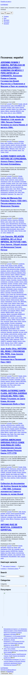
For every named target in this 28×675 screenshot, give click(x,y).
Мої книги (6, 20)
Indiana (14, 303)
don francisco (22, 223)
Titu (23, 150)
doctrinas (8, 287)
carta (12, 106)
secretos (20, 334)
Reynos (20, 231)
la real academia (17, 147)
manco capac (9, 189)
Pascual (18, 319)
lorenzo (12, 309)
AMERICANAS (5, 469)
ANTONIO (17, 267)
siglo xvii (10, 336)
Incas (9, 303)
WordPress (10, 671)
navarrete (18, 316)
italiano (3, 111)
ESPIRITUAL (14, 291)
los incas (17, 309)
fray (2, 296)
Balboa (3, 273)
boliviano (7, 274)
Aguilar (11, 265)
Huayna (15, 301)
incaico (6, 303)
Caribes (12, 378)
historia (14, 109)
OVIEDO (3, 319)
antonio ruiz (10, 547)
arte (12, 271)
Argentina (15, 220)
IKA (11, 187)
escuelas (20, 289)
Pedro (23, 319)
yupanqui (18, 345)
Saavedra (9, 332)
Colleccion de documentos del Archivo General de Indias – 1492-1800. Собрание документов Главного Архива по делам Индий (14, 488)
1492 (19, 512)
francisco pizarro (5, 227)
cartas (10, 222)
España (22, 107)
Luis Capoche (11, 310)
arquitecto (3, 271)
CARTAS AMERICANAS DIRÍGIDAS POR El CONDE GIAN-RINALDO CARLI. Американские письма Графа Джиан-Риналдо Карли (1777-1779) (12, 446)
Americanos (4, 267)
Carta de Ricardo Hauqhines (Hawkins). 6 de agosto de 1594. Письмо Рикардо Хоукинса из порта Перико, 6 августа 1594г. (14, 122)
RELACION (11, 231)
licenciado (3, 309)
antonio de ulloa (10, 425)
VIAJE (7, 152)
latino (16, 307)
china (18, 278)
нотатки (9, 104)
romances (3, 332)
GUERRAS (14, 298)
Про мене (6, 22)
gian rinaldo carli (15, 474)
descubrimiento (13, 223)
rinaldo (18, 478)
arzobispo (21, 141)
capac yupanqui (19, 180)
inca (17, 109)
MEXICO (18, 111)
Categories (4, 584)
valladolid (9, 341)
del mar (10, 285)
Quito (22, 192)
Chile (22, 143)
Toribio (11, 339)
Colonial (19, 280)
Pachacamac (4, 192)
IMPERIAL (24, 301)
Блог (5, 18)
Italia (24, 109)
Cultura (25, 283)
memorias (12, 111)
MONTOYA (13, 316)
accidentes (21, 264)
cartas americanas (13, 470)
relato (10, 150)
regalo (6, 150)
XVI (21, 194)
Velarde (15, 341)
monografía (14, 314)
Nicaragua (3, 385)
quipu (7, 327)
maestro (3, 312)
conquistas (23, 181)
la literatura (24, 305)
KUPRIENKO (4, 4)
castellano (3, 278)
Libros (20, 307)
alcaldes (3, 178)
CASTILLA (17, 143)
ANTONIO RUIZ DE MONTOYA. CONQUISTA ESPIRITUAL (11, 527)
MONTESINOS (5, 316)
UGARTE (3, 341)
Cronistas (8, 183)
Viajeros (7, 343)
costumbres (4, 283)
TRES (21, 339)
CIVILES (3, 280)
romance (22, 330)
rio (18, 330)
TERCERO (10, 436)
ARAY (22, 267)
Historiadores (8, 301)
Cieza (22, 278)
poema (24, 321)
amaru (24, 376)
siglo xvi (10, 113)
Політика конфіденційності (8, 670)
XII (6, 345)
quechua (22, 325)
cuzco (20, 183)
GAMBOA (6, 296)
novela (20, 190)
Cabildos (22, 274)
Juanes (18, 305)
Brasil (2, 143)
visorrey (3, 345)
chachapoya (4, 181)
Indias (20, 109)
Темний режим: (5, 673)
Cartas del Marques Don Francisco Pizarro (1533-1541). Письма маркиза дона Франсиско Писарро (14, 202)
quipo (18, 385)
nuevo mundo (19, 318)
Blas (24, 273)
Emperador (9, 225)
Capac (13, 276)
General (16, 296)
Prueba (11, 325)
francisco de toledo (21, 145)
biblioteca (20, 178)
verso (14, 113)
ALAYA (15, 265)
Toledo (2, 152)
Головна (6, 16)
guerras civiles (22, 298)
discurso (3, 287)
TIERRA (17, 337)
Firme (7, 294)
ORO (24, 318)
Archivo (10, 220)
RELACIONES (12, 328)
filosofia (3, 294)
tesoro (19, 150)
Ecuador (3, 225)
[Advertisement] (14, 40)
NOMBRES (4, 318)
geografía (8, 109)
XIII (8, 345)
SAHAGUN (4, 194)
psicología (16, 325)
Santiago (14, 150)
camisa (9, 276)
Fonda (11, 294)
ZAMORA (19, 113)
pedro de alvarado (11, 229)
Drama (13, 287)
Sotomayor (10, 194)
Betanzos (14, 273)
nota (22, 111)
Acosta (20, 104)
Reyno (11, 330)
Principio (12, 323)
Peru (2, 113)
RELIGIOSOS (4, 330)
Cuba (13, 107)
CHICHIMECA (18, 106)
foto (15, 294)
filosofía (8, 474)
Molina (8, 314)
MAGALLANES (5, 148)
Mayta (18, 189)
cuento (17, 107)
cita (24, 106)
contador (16, 282)
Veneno (19, 341)
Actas (6, 265)
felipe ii (3, 292)
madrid (22, 310)
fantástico (21, 291)
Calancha (11, 180)
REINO (22, 327)
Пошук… (3, 576)
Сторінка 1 (13, 566)
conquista (3, 107)
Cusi (17, 183)
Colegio (8, 280)
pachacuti (11, 192)
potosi (2, 323)
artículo (9, 271)
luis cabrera (4, 310)
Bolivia (2, 180)
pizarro (19, 321)
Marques (12, 148)
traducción (16, 339)
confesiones (4, 282)
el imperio (3, 289)
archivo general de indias (12, 269)
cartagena (10, 143)
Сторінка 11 (4, 568)
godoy (2, 298)
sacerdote (15, 332)
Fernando (8, 292)
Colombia (13, 280)
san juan (21, 332)
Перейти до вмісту (6, 1)
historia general (15, 300)
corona (21, 282)
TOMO (7, 339)
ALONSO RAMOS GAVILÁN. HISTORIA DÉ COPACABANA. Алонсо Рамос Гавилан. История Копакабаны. (14, 160)
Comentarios (4, 379)
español (3, 109)
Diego (23, 285)
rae (14, 327)
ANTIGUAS (4, 220)
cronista (9, 107)
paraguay (8, 319)
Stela (8, 337)
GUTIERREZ (13, 430)
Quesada (3, 327)
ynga (14, 345)
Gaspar (11, 296)
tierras (21, 337)
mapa (16, 312)
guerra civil (8, 298)
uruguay (23, 556)
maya (16, 148)
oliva (23, 148)
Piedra (11, 321)
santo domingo (13, 334)
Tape (18, 556)
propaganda (18, 323)
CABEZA (17, 274)
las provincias (19, 187)
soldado (21, 336)
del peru (7, 429)
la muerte (3, 307)
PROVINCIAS (4, 325)
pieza (5, 113)
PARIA (13, 319)
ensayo (25, 183)
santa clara (4, 436)
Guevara (3, 300)
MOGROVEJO (5, 190)
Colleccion (4, 517)
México (7, 111)
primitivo (7, 323)
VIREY (16, 343)
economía (18, 287)
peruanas (6, 321)
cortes (25, 282)
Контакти (6, 24)
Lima (24, 147)
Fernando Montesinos (17, 292)
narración (11, 190)
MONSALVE (21, 314)
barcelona (8, 273)
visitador (8, 232)
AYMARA (14, 178)
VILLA (11, 343)
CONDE (24, 280)
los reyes (23, 309)
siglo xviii (16, 336)
